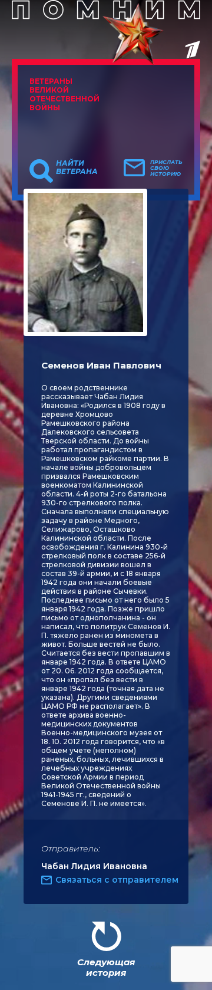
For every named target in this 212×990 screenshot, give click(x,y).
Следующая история (106, 967)
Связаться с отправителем (116, 879)
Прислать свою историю (166, 168)
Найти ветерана (77, 167)
